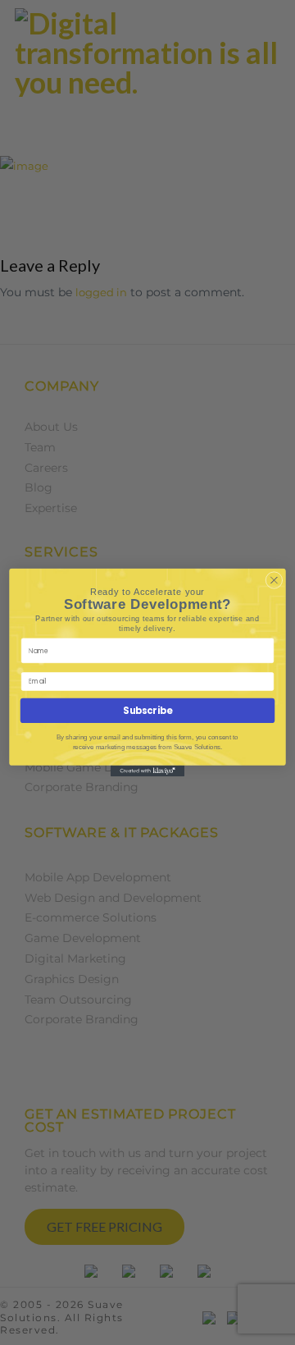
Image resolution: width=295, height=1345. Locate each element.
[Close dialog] (274, 580)
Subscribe (147, 710)
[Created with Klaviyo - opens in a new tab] (147, 771)
